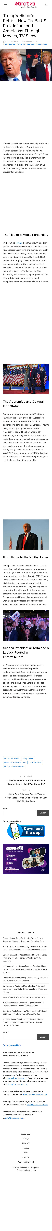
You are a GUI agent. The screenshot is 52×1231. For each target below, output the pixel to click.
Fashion (26, 1148)
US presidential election (15, 766)
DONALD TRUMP (12, 758)
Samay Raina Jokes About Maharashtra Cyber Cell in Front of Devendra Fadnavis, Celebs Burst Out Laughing (25, 958)
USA (45, 44)
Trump (19, 243)
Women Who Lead (26, 1162)
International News (25, 44)
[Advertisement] (26, 112)
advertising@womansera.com (35, 1094)
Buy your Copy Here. (12, 821)
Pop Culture (29, 758)
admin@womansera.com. (37, 1104)
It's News (39, 44)
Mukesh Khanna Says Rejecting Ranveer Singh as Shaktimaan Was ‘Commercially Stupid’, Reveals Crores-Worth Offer (23, 1022)
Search (6, 808)
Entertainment (9, 44)
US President (36, 762)
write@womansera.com (14, 1118)
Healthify (26, 1143)
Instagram (26, 1157)
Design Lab (31, 1170)
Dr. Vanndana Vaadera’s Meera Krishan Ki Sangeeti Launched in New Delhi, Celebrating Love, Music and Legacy (25, 989)
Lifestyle (26, 1138)
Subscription (26, 1134)
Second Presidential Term (16, 762)
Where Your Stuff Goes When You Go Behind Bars (24, 997)
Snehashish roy (13, 42)
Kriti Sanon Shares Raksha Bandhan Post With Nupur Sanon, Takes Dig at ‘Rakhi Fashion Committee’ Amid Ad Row (25, 969)
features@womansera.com (17, 1078)
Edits (26, 1152)
